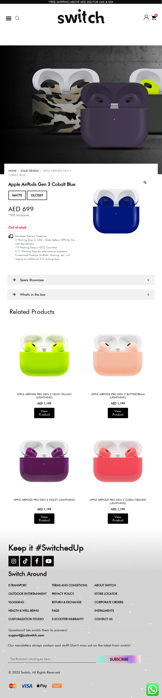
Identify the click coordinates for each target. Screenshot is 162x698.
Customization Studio (26, 619)
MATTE (17, 195)
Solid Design (29, 170)
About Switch (105, 585)
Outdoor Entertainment (27, 593)
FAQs (55, 610)
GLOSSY (37, 195)
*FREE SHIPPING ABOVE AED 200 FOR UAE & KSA (80, 2)
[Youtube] (48, 561)
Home (12, 170)
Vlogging (16, 602)
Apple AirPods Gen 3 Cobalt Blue (41, 184)
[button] (8, 18)
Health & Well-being (23, 610)
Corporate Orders (108, 602)
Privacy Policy (63, 593)
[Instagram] (13, 561)
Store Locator (105, 593)
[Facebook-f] (37, 561)
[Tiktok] (25, 561)
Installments (104, 610)
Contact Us (103, 619)
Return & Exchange (66, 602)
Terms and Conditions (69, 585)
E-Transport (17, 585)
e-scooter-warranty (68, 619)
